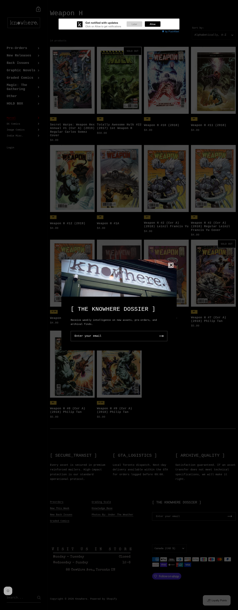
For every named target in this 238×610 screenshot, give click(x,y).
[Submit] (161, 336)
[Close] (171, 265)
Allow (152, 24)
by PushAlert (172, 31)
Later (134, 24)
